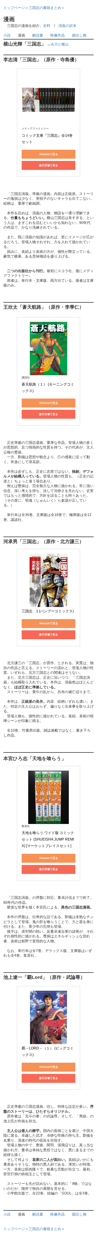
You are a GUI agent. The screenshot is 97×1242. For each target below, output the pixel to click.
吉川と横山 (60, 44)
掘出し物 (79, 35)
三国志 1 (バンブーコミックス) (48, 611)
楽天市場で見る (48, 165)
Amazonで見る (48, 154)
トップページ (14, 8)
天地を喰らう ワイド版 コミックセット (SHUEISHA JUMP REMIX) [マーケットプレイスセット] (48, 839)
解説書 (37, 35)
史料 (46, 26)
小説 (7, 35)
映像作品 (57, 35)
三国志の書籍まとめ (45, 8)
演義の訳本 (67, 26)
